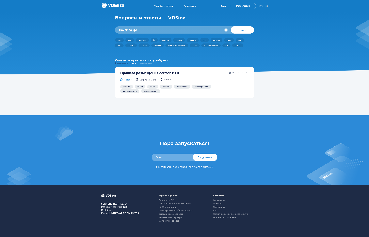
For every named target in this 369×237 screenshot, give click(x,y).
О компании (219, 200)
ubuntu (131, 45)
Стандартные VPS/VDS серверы (176, 210)
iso (226, 45)
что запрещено (201, 87)
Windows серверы (169, 221)
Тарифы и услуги (163, 6)
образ (237, 45)
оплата (193, 40)
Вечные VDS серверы (170, 217)
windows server (211, 45)
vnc (119, 45)
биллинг (157, 45)
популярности (146, 63)
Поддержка (190, 6)
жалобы (166, 87)
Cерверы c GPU (167, 200)
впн (204, 40)
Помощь (217, 203)
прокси (216, 40)
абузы (140, 87)
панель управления (176, 45)
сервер (165, 40)
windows (142, 40)
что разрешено (130, 91)
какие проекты (150, 91)
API (214, 210)
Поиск (242, 30)
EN (267, 6)
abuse (152, 87)
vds (129, 40)
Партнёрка (219, 207)
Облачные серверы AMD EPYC (175, 203)
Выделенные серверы (171, 214)
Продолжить (205, 157)
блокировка (182, 87)
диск (229, 40)
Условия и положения (225, 217)
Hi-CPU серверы (167, 207)
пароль (179, 40)
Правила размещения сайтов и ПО (150, 73)
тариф (144, 45)
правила (126, 87)
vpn (119, 40)
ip (154, 40)
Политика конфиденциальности (230, 214)
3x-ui (194, 45)
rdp (239, 40)
